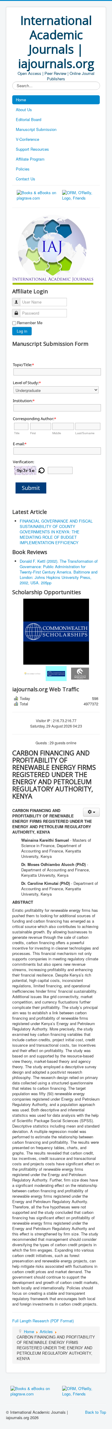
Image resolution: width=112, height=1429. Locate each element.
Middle (56, 433)
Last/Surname (85, 433)
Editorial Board (28, 119)
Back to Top (95, 1412)
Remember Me (29, 322)
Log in (22, 331)
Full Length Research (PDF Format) (43, 1321)
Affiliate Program (30, 159)
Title (17, 433)
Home (21, 99)
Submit (31, 487)
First (33, 433)
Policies (23, 169)
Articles (46, 1331)
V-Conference (27, 139)
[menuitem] (32, 673)
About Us (24, 109)
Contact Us (25, 179)
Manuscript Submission (36, 129)
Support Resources (32, 149)
